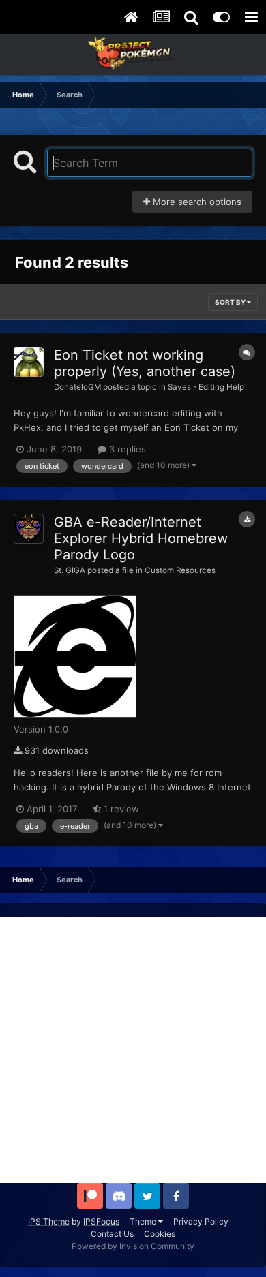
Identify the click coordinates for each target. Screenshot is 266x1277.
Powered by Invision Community (133, 1246)
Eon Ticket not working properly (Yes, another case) (144, 363)
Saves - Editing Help (206, 387)
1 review (120, 808)
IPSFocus (101, 1221)
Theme (144, 1221)
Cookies (159, 1234)
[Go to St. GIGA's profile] (29, 529)
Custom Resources (180, 570)
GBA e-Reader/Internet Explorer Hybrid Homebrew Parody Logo (141, 538)
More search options (195, 201)
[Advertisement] (133, 1050)
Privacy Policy (200, 1221)
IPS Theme (49, 1221)
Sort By (231, 302)
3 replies (126, 449)
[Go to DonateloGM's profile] (29, 362)
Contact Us (112, 1234)
